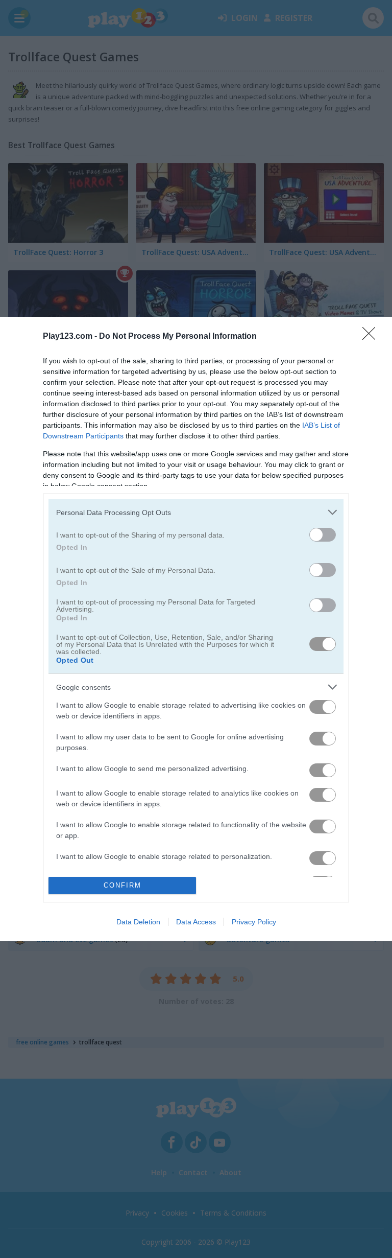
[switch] (322, 535)
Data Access (196, 922)
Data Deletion (138, 922)
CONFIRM (122, 885)
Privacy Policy (254, 922)
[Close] (372, 336)
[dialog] (196, 629)
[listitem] (196, 512)
